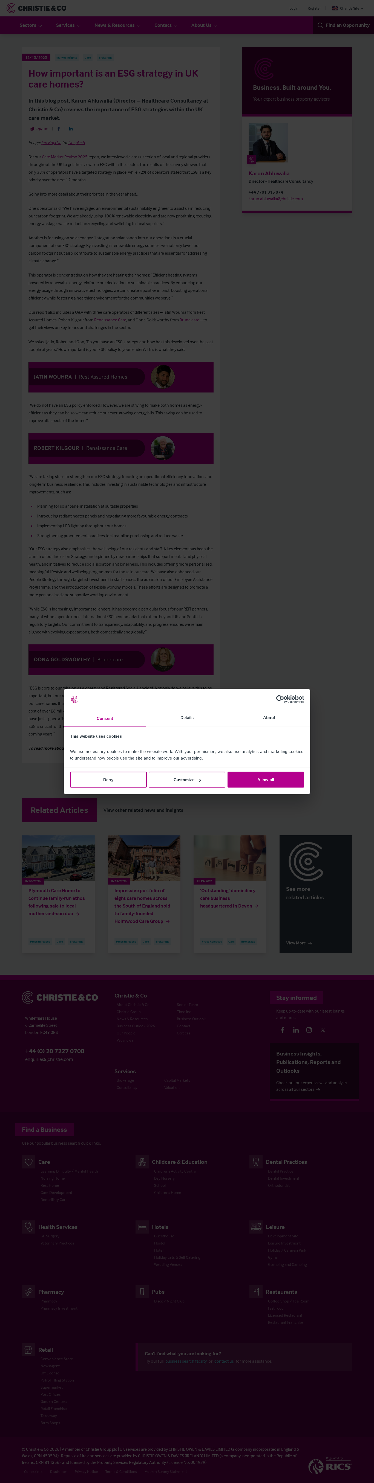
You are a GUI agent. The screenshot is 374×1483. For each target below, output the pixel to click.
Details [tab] (187, 717)
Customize (184, 779)
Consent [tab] (105, 718)
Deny (108, 779)
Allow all (265, 779)
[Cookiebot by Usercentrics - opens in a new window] (280, 699)
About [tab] (269, 717)
